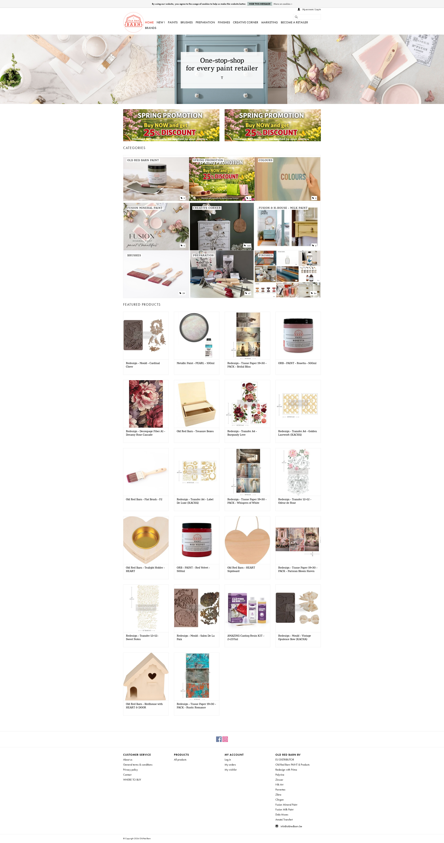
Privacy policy (130, 769)
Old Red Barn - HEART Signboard (241, 569)
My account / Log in (311, 9)
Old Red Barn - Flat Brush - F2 (144, 499)
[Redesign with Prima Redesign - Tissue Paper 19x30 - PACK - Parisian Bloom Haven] (298, 540)
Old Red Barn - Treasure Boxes (195, 431)
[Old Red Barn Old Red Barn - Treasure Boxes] (197, 404)
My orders (230, 764)
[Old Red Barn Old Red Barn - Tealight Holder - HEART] (146, 540)
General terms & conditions (137, 764)
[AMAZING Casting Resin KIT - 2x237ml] (247, 608)
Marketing (269, 22)
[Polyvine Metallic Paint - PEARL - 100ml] (197, 335)
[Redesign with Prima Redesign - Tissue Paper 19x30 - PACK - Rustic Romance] (197, 676)
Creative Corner (245, 22)
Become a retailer (294, 22)
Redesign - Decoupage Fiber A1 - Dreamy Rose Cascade (145, 433)
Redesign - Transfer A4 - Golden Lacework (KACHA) (297, 433)
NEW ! (161, 22)
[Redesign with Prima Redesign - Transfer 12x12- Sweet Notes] (146, 608)
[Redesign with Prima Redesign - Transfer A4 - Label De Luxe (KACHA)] (197, 472)
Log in (228, 759)
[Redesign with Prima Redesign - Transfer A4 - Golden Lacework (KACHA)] (298, 404)
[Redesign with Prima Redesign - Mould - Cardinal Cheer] (146, 335)
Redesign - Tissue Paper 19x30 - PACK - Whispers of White (247, 501)
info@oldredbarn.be (291, 826)
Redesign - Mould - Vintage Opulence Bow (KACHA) (294, 637)
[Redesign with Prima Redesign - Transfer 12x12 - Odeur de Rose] (298, 472)
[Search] (295, 17)
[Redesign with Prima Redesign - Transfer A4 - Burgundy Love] (247, 404)
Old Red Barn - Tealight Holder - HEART (145, 569)
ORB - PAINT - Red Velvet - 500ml (193, 569)
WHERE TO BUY (132, 779)
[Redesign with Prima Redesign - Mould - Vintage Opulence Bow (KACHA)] (298, 608)
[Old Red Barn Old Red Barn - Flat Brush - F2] (146, 472)
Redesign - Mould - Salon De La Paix (196, 637)
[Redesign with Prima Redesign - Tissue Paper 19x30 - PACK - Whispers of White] (247, 472)
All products (180, 759)
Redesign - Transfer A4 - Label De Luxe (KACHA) (195, 501)
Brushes (187, 22)
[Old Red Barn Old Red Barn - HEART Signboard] (247, 540)
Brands (150, 28)
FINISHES (224, 22)
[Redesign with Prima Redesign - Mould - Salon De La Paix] (197, 608)
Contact (127, 774)
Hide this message (259, 3)
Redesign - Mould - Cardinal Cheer (143, 365)
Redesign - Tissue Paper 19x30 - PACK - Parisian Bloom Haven (297, 569)
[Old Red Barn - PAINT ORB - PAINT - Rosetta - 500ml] (298, 335)
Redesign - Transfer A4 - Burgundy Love (242, 433)
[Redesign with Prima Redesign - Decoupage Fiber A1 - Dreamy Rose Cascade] (146, 404)
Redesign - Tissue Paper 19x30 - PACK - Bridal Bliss (247, 365)
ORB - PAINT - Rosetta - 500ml (297, 363)
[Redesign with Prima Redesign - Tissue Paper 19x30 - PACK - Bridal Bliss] (247, 335)
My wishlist (230, 769)
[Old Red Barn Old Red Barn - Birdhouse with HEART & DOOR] (146, 676)
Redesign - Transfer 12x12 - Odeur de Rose (294, 501)
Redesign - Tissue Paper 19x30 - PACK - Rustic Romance (196, 705)
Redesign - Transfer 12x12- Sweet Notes (142, 637)
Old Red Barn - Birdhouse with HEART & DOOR (144, 705)
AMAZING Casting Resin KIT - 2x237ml (245, 637)
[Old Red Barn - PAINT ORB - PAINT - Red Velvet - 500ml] (197, 540)
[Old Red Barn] (133, 22)
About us (127, 759)
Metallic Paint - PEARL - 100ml (195, 363)
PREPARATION (205, 22)
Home (149, 22)
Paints (173, 22)
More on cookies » (283, 3)
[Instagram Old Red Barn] (225, 739)
